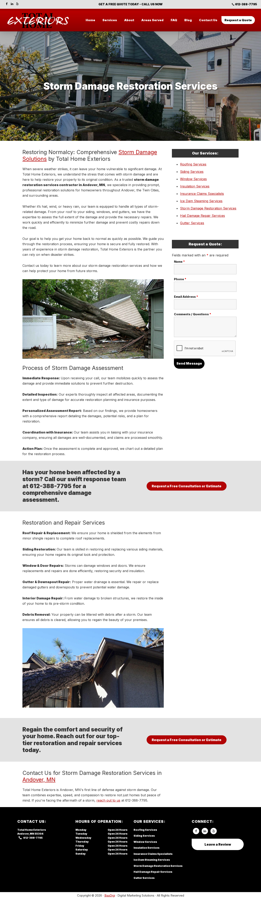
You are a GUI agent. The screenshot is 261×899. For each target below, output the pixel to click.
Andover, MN (38, 779)
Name (179, 261)
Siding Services (191, 172)
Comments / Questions (192, 314)
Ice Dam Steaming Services (201, 201)
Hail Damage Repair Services (202, 216)
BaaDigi (109, 895)
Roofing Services (193, 164)
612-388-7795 (246, 4)
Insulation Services (194, 186)
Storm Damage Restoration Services (208, 208)
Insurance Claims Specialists (202, 194)
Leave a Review (218, 844)
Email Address (186, 296)
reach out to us (108, 800)
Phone (180, 279)
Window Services (193, 179)
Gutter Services (192, 223)
